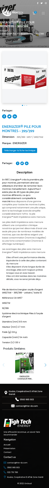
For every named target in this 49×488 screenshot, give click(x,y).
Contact (7, 452)
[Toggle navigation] (43, 13)
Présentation (9, 448)
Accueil (3, 30)
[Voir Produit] (24, 363)
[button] (22, 105)
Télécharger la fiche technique (19, 150)
